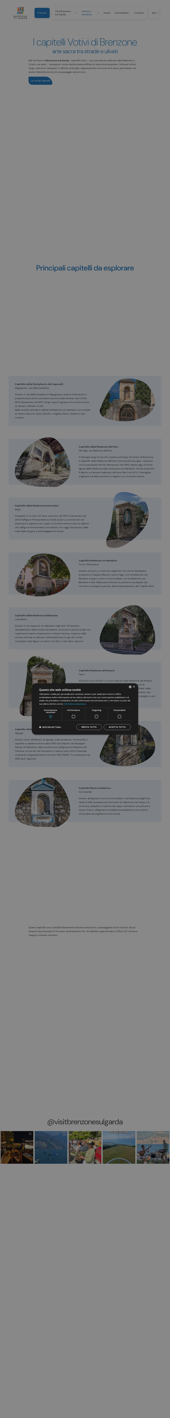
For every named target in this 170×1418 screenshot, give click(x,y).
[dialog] (85, 709)
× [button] (134, 687)
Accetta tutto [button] (117, 727)
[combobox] (130, 687)
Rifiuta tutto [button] (89, 727)
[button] (50, 727)
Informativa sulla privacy (75, 704)
